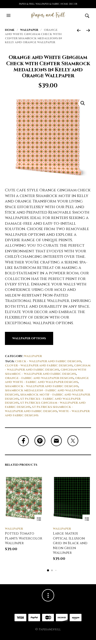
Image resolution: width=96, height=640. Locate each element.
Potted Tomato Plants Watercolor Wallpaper (23, 538)
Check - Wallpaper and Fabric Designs (48, 361)
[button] (9, 15)
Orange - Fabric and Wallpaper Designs (39, 378)
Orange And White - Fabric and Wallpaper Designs (47, 380)
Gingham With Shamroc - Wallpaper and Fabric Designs (45, 372)
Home (10, 30)
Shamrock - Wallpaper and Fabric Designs (41, 386)
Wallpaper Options (29, 338)
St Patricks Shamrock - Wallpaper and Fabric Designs (39, 409)
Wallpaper (29, 30)
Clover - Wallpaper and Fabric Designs (39, 365)
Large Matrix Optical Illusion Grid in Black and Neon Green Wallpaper (70, 543)
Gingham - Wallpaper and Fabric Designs (47, 367)
